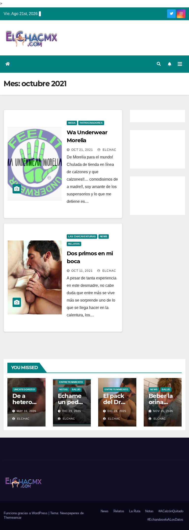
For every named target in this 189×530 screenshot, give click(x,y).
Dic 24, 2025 (117, 411)
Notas (63, 389)
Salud (76, 389)
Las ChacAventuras (82, 236)
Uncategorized (24, 389)
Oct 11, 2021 (82, 271)
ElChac (109, 150)
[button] (159, 64)
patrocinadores (91, 122)
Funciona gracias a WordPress (26, 513)
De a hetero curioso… (25, 402)
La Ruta (134, 511)
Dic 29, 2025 (71, 411)
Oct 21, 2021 (82, 150)
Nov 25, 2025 (163, 411)
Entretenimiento (71, 382)
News (103, 236)
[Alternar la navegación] (179, 64)
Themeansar (12, 517)
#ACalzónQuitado (170, 511)
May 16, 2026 (26, 411)
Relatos (74, 243)
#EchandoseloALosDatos (165, 519)
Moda (72, 122)
